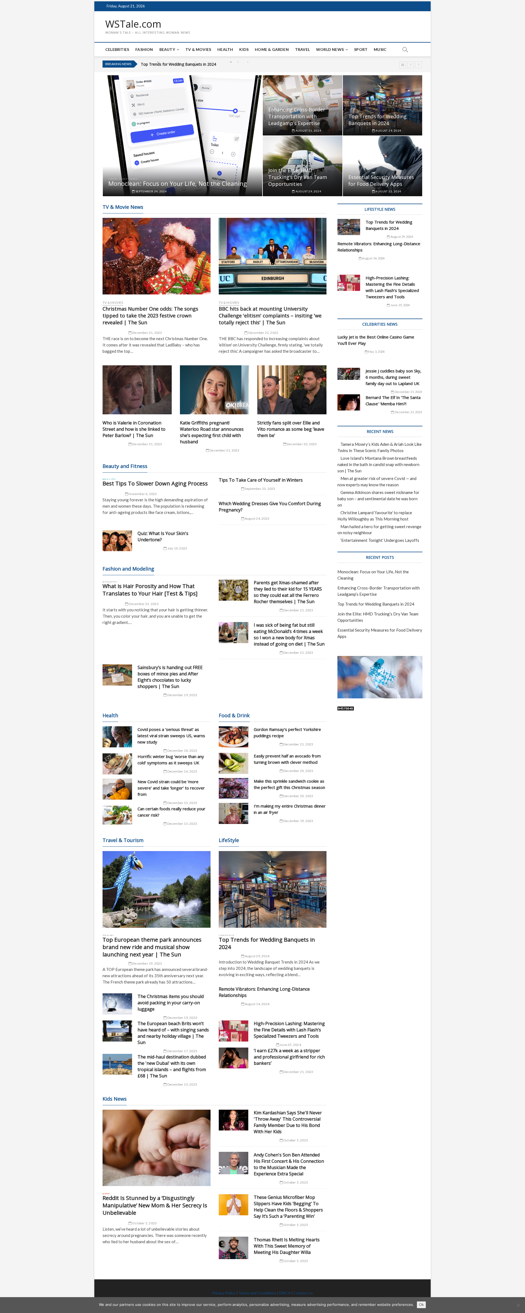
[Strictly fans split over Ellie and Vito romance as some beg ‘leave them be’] (291, 389)
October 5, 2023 (144, 1223)
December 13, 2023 (182, 824)
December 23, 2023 (143, 604)
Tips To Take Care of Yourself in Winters (261, 480)
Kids (244, 49)
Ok (421, 1304)
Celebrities (117, 49)
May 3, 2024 (376, 351)
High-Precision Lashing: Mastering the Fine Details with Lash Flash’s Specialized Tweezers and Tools (289, 1029)
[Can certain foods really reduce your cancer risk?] (117, 815)
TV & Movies (198, 49)
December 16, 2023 (182, 771)
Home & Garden (272, 49)
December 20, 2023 (301, 444)
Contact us (303, 1293)
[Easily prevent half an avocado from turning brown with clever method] (233, 763)
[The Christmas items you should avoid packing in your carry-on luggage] (117, 1003)
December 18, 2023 (182, 750)
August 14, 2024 (256, 1004)
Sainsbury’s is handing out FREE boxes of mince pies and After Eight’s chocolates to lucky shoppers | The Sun (170, 676)
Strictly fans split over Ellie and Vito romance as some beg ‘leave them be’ (290, 429)
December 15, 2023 (182, 803)
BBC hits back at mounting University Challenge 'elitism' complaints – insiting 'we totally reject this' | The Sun (270, 315)
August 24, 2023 (256, 518)
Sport (361, 49)
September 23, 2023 (259, 489)
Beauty (167, 49)
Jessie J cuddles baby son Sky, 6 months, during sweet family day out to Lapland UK (393, 377)
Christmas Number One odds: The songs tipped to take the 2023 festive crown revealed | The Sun (150, 315)
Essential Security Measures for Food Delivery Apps (381, 180)
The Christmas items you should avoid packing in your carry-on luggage (171, 1002)
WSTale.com (133, 24)
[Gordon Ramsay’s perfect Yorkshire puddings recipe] (233, 736)
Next (418, 64)
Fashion (144, 49)
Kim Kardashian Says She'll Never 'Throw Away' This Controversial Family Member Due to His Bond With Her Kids (288, 1122)
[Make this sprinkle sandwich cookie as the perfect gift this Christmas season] (233, 788)
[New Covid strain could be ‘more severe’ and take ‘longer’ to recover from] (117, 789)
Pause (402, 65)
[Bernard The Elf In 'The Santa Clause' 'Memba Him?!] (348, 402)
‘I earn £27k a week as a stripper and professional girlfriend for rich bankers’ (289, 1057)
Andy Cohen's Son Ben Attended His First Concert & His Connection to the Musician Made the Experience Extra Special (289, 1164)
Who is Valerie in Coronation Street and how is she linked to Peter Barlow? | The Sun (134, 429)
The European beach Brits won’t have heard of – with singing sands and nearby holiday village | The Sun (173, 1032)
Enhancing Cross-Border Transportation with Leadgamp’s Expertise (296, 116)
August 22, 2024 (388, 191)
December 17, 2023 (182, 1051)
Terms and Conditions (257, 1293)
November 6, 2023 (142, 494)
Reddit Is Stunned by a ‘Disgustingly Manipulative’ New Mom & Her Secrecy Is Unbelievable (155, 1205)
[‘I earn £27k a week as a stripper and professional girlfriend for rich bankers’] (233, 1058)
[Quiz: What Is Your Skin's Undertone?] (117, 540)
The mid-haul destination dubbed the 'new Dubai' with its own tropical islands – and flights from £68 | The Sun (172, 1066)
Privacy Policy (223, 1293)
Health (225, 49)
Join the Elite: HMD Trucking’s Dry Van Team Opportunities (192, 64)
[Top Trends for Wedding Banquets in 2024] (273, 889)
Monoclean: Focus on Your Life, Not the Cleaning (177, 183)
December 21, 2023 (147, 333)
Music (380, 49)
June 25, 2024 (290, 1045)
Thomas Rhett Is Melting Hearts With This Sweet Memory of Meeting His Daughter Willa (287, 1246)
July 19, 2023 (177, 548)
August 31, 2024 (308, 130)
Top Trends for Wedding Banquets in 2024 (377, 119)
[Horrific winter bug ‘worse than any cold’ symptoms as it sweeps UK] (117, 763)
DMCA (285, 1293)
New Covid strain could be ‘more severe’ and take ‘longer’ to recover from (171, 788)
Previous (410, 64)
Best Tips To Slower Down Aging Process (155, 483)
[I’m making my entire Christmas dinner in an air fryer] (233, 813)
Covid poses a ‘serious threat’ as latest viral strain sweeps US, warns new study (171, 736)
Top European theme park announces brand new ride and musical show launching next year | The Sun (152, 947)
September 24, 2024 (151, 191)
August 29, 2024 (388, 130)
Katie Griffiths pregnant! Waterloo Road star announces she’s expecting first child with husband (212, 432)
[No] (518, 1305)
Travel (302, 49)
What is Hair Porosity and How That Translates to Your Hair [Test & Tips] (150, 589)
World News (330, 49)
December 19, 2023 (182, 695)
